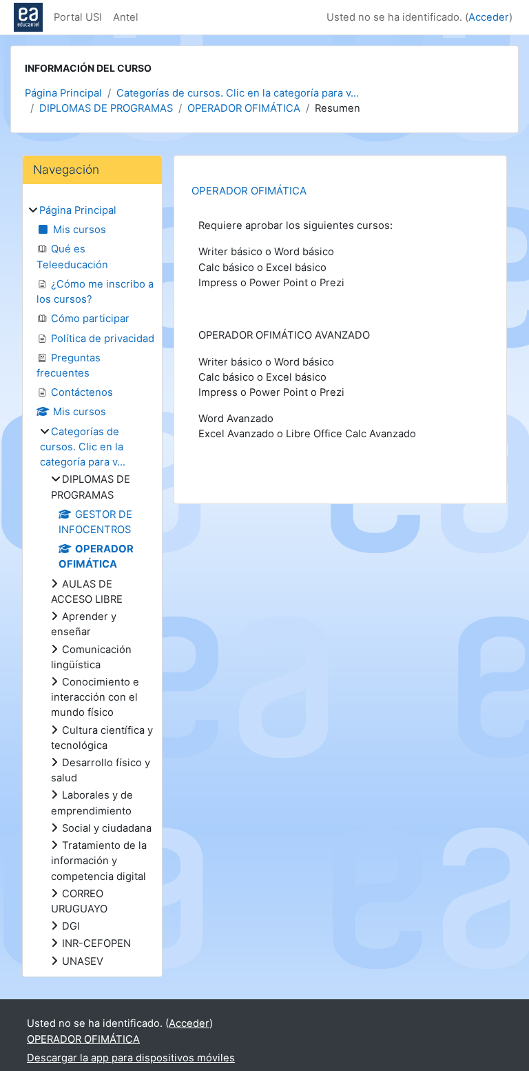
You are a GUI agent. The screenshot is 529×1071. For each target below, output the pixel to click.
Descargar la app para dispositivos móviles (131, 1058)
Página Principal (63, 93)
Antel (125, 17)
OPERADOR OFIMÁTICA (243, 108)
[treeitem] (92, 586)
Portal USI (78, 17)
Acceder (488, 17)
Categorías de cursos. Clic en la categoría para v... (237, 93)
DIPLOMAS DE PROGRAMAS (106, 108)
